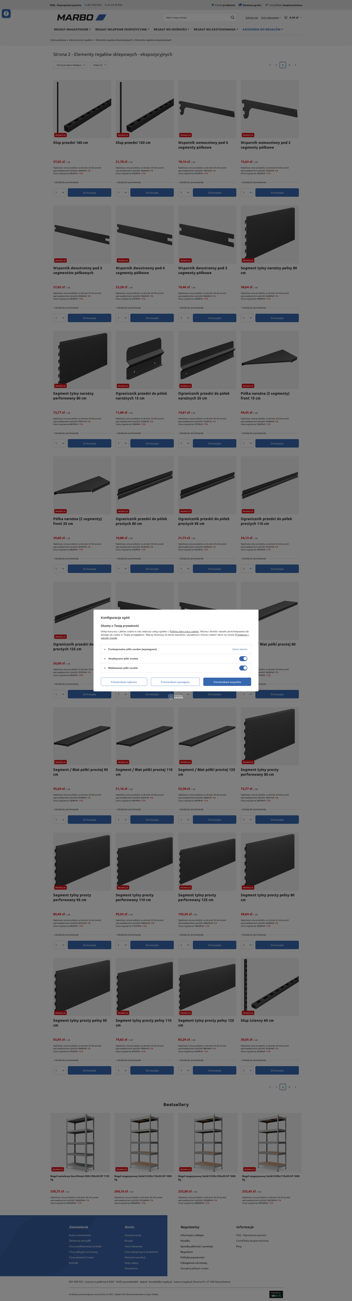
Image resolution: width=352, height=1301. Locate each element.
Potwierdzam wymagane (175, 681)
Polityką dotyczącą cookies (184, 631)
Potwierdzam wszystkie (227, 681)
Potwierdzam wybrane (124, 681)
